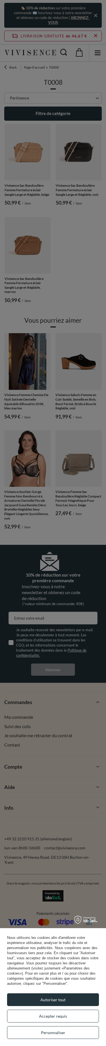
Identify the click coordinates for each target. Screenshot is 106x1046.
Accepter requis (53, 1016)
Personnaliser (53, 1032)
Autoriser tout (53, 999)
